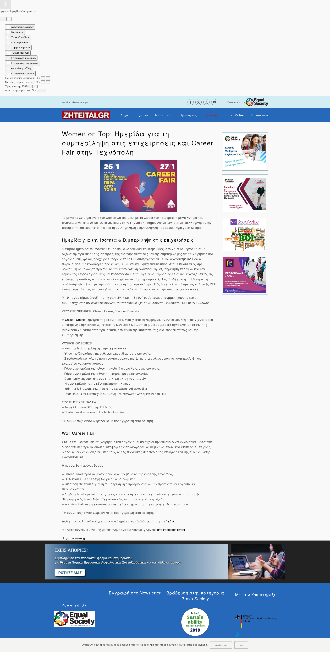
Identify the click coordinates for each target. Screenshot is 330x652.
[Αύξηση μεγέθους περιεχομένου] (48, 78)
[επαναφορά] (3, 19)
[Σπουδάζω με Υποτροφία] (244, 193)
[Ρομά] (244, 275)
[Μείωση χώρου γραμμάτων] (39, 90)
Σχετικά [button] (142, 115)
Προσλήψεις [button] (188, 115)
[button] (138, 186)
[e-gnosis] (244, 151)
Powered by (236, 102)
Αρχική (125, 115)
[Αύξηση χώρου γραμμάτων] (44, 90)
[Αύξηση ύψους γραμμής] (35, 86)
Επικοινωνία (259, 115)
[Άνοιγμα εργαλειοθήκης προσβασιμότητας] (5, 4)
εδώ (171, 521)
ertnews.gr (79, 538)
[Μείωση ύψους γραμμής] (30, 86)
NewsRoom (164, 115)
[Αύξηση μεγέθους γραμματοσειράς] (48, 82)
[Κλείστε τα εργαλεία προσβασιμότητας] (9, 19)
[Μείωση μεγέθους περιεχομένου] (43, 78)
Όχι (241, 645)
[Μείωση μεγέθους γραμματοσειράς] (43, 82)
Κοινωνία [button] (210, 115)
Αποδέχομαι (221, 645)
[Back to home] (86, 115)
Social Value (234, 115)
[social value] (244, 234)
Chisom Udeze (75, 319)
